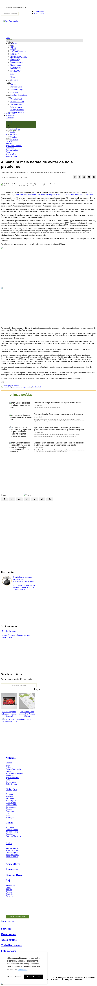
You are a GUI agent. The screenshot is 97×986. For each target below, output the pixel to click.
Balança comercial (12, 855)
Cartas (8, 152)
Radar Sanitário (11, 156)
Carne (9, 83)
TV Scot (9, 141)
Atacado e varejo (12, 850)
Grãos (12, 77)
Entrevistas (10, 148)
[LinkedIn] (34, 499)
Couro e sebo (15, 59)
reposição (23, 387)
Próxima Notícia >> (17, 385)
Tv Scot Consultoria (13, 769)
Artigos (8, 139)
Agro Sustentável (12, 778)
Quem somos (8, 934)
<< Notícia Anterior (6, 385)
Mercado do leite (12, 848)
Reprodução (8, 387)
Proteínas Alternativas (14, 836)
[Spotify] (49, 499)
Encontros (10, 115)
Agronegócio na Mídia (14, 773)
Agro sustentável (12, 150)
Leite (12, 74)
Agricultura (10, 113)
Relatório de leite (12, 857)
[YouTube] (19, 499)
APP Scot (9, 118)
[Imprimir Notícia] (94, 177)
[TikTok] (42, 499)
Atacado (13, 68)
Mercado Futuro (12, 830)
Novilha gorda (15, 56)
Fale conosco (8, 950)
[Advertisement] (48, 474)
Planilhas (9, 892)
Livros (8, 888)
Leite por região (12, 852)
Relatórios (9, 894)
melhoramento (16, 387)
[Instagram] (27, 499)
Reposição (14, 80)
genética (29, 387)
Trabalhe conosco (11, 945)
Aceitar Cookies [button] (33, 977)
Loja (8, 127)
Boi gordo (14, 47)
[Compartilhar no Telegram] (89, 177)
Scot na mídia (11, 154)
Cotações (10, 45)
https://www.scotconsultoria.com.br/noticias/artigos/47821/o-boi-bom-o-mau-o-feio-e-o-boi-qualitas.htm (54, 194)
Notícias (10, 42)
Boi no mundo (15, 65)
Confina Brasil (14, 875)
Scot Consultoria (36, 387)
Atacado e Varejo (12, 832)
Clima (8, 136)
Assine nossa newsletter (10, 13)
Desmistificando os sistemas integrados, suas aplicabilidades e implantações (23, 579)
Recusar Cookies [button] (14, 977)
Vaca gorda (14, 53)
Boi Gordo (10, 828)
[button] (26, 495)
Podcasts (9, 144)
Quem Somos (39, 11)
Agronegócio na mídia (14, 146)
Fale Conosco (39, 14)
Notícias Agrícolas (9, 631)
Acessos (9, 890)
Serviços (6, 928)
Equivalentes (15, 71)
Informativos (10, 885)
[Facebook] (4, 499)
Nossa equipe (9, 939)
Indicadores (14, 50)
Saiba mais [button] (22, 970)
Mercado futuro (16, 62)
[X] (12, 499)
